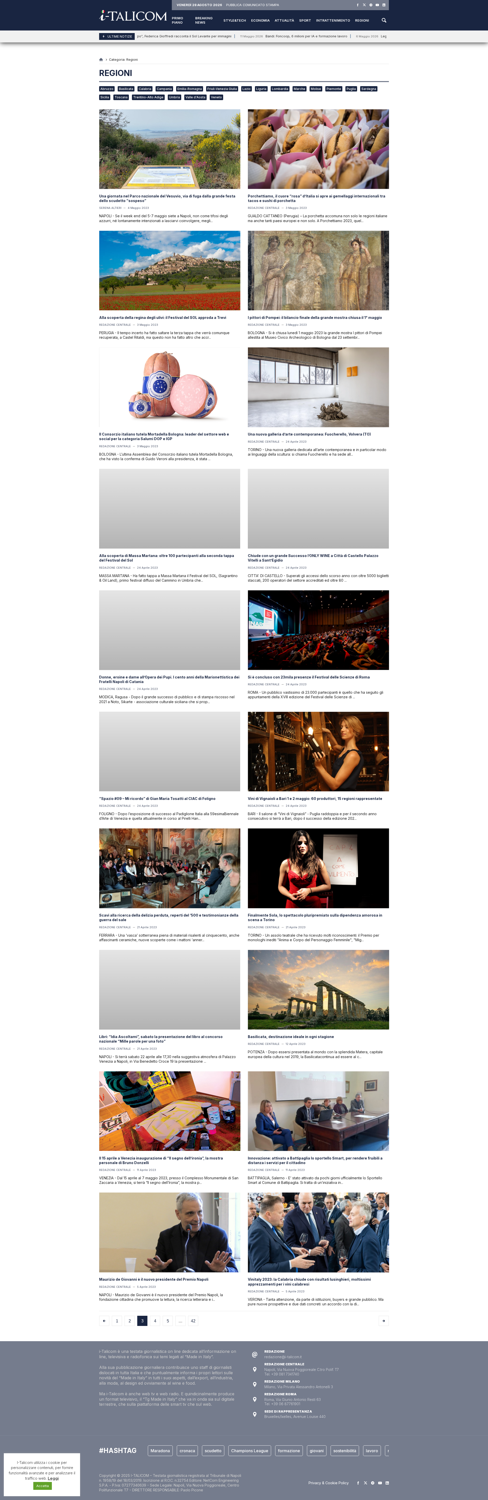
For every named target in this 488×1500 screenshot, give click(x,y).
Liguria (261, 89)
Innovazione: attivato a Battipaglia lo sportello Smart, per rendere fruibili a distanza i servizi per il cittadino (315, 1160)
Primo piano (177, 20)
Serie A (368, 1450)
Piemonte (334, 89)
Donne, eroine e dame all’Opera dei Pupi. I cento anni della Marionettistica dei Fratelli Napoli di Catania (169, 679)
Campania (164, 89)
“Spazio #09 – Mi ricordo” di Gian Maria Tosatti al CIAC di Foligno (157, 798)
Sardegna (368, 89)
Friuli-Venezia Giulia (222, 89)
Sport (305, 20)
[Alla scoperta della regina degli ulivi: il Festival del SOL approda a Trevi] (169, 271)
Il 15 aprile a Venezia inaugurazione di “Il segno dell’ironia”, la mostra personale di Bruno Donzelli (161, 1160)
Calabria (145, 89)
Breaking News (203, 20)
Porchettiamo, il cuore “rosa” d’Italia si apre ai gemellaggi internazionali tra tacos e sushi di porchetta (316, 198)
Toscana (121, 97)
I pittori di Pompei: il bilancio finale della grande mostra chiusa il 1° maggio (315, 317)
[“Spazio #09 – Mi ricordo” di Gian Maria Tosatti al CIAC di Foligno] (169, 752)
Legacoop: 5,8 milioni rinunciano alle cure (342, 36)
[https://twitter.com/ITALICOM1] (364, 5)
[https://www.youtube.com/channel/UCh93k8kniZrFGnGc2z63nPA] (377, 5)
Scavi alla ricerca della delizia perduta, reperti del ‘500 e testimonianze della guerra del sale (168, 917)
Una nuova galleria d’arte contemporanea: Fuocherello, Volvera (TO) (309, 434)
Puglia (351, 89)
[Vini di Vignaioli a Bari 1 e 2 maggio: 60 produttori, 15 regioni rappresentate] (318, 752)
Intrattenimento (333, 20)
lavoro (324, 1450)
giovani (269, 1450)
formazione (241, 1450)
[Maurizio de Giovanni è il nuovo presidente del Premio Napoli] (169, 1233)
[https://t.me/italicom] (371, 5)
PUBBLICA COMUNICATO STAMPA (252, 5)
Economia (260, 20)
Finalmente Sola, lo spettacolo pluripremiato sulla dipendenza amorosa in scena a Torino (315, 917)
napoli (346, 1450)
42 (193, 1321)
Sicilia (104, 97)
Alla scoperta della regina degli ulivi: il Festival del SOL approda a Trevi (162, 317)
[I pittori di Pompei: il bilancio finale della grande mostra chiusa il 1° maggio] (318, 271)
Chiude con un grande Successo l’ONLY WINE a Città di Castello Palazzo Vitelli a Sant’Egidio (313, 557)
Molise (316, 89)
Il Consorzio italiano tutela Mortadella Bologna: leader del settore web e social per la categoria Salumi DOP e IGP (164, 436)
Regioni (362, 20)
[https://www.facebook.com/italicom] (357, 5)
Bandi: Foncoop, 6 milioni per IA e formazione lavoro (234, 36)
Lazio (246, 89)
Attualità (284, 20)
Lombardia (280, 89)
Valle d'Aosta (195, 97)
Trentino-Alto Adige (148, 97)
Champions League (202, 1450)
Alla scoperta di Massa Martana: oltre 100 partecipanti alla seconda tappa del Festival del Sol (166, 557)
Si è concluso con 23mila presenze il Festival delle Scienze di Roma (309, 677)
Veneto (216, 97)
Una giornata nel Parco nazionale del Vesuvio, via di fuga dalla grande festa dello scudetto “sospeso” (167, 198)
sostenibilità (297, 1450)
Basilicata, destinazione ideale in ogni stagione (291, 1036)
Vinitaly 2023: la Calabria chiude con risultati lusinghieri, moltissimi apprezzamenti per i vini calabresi (309, 1281)
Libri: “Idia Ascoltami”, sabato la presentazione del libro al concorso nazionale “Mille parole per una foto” (161, 1038)
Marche (299, 89)
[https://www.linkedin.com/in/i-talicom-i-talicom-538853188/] (384, 5)
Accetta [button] (42, 1486)
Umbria (174, 97)
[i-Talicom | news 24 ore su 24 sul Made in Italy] (133, 15)
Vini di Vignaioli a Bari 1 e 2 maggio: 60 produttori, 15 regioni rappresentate (315, 798)
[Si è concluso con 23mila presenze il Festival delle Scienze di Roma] (318, 630)
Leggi (53, 1478)
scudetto (165, 1450)
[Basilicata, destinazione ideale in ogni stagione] (318, 990)
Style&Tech (234, 20)
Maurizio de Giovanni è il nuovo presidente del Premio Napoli (153, 1279)
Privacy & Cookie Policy (329, 1483)
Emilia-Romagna (189, 89)
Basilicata (126, 89)
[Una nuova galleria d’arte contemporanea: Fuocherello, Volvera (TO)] (318, 387)
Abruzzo (106, 89)
